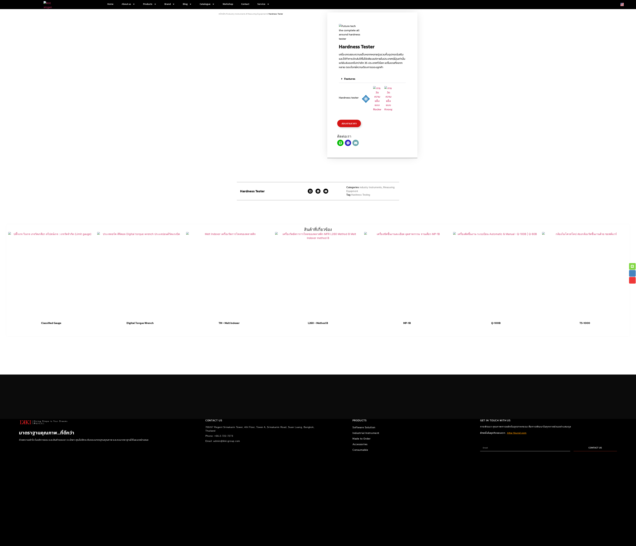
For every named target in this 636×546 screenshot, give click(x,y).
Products (147, 4)
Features (349, 79)
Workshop (228, 4)
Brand (167, 4)
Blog (185, 4)
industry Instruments (236, 13)
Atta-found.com (517, 433)
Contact (245, 4)
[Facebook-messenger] (348, 143)
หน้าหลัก (222, 13)
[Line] (340, 143)
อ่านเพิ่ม (51, 332)
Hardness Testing (360, 194)
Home (110, 4)
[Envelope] (355, 143)
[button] (372, 79)
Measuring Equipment (257, 13)
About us (126, 4)
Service (261, 4)
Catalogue (205, 4)
